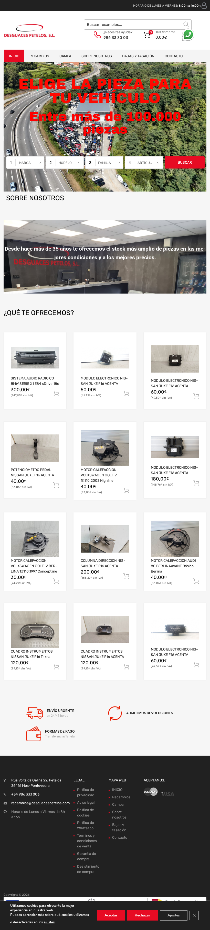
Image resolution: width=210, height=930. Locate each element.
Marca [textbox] (25, 163)
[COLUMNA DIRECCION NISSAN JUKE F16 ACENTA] (105, 539)
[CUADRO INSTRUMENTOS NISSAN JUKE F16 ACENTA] (105, 629)
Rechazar (142, 915)
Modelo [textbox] (65, 163)
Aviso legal (85, 802)
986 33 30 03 (115, 37)
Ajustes (173, 915)
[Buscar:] (138, 24)
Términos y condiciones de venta (87, 840)
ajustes (49, 922)
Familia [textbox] (104, 163)
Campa (65, 56)
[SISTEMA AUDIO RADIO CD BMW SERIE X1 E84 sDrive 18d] (35, 357)
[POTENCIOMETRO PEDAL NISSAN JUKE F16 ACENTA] (35, 448)
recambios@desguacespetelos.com (40, 803)
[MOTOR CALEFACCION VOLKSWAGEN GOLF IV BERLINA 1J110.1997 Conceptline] (35, 539)
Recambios (39, 56)
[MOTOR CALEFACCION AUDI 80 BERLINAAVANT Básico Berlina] (175, 539)
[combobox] (25, 162)
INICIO (14, 56)
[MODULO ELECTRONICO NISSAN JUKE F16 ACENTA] (105, 357)
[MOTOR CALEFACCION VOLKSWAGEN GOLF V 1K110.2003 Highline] (105, 448)
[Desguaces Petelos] (25, 30)
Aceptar (110, 915)
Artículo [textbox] (146, 163)
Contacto (174, 56)
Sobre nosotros (96, 56)
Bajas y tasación (138, 56)
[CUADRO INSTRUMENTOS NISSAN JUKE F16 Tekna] (35, 629)
